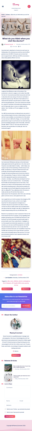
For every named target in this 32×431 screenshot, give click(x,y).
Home (3, 14)
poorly (27, 283)
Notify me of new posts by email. (15, 412)
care (11, 281)
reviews (8, 14)
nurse (22, 283)
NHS (19, 283)
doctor (21, 281)
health (16, 283)
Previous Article (7, 288)
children (16, 281)
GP (13, 283)
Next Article (26, 288)
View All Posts (16, 355)
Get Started (26, 305)
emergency (26, 281)
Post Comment (9, 416)
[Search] (29, 6)
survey (16, 285)
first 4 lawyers (7, 283)
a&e (8, 281)
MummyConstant (16, 333)
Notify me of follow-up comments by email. (18, 409)
